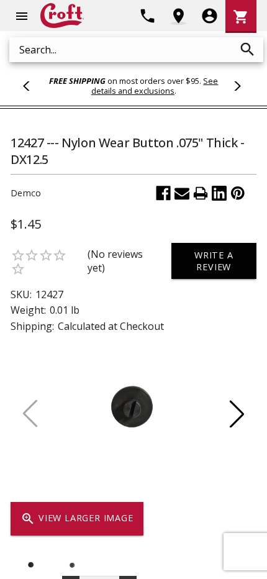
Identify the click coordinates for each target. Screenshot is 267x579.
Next (235, 86)
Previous (31, 86)
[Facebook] (163, 193)
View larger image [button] (76, 518)
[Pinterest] (237, 193)
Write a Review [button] (213, 261)
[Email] (181, 193)
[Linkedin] (219, 193)
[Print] (200, 193)
